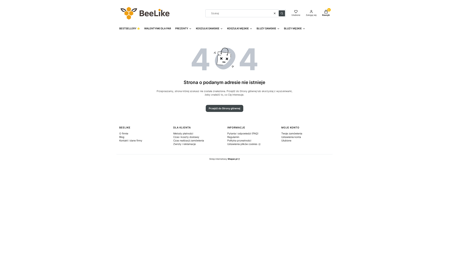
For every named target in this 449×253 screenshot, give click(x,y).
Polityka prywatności (239, 140)
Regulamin (233, 136)
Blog (121, 136)
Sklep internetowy (223, 159)
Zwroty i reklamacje (184, 143)
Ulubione (286, 140)
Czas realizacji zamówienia (188, 140)
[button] (282, 13)
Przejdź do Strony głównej (224, 108)
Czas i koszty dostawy (186, 136)
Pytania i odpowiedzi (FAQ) (242, 133)
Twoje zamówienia (291, 133)
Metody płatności (183, 133)
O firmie (123, 133)
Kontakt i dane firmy (130, 140)
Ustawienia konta (291, 136)
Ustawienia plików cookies (242, 143)
